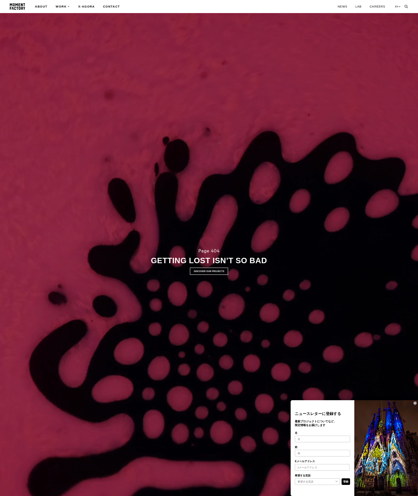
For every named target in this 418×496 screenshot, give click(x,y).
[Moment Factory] (17, 6)
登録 (345, 481)
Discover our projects (209, 271)
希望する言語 (303, 475)
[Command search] (406, 6)
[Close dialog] (415, 403)
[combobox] (316, 482)
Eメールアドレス (305, 461)
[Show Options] (336, 482)
